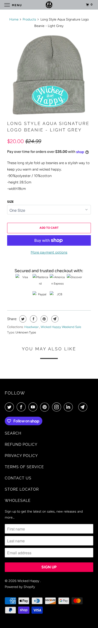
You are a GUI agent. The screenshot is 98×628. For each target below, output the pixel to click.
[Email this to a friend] (54, 318)
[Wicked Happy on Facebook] (22, 406)
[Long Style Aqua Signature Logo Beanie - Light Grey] (49, 74)
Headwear (31, 327)
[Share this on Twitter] (22, 318)
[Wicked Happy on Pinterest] (45, 406)
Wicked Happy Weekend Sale (61, 327)
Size (10, 201)
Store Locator (22, 489)
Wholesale (18, 500)
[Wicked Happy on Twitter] (10, 406)
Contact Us (18, 478)
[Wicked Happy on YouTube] (33, 406)
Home (14, 19)
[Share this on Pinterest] (43, 318)
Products (29, 19)
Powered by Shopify (20, 587)
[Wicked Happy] (49, 4)
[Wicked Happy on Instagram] (57, 406)
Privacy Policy (21, 455)
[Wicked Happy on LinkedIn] (69, 406)
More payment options (49, 252)
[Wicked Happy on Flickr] (77, 406)
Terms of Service (24, 467)
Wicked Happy (28, 581)
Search (13, 433)
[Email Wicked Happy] (83, 406)
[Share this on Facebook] (33, 318)
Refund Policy (21, 444)
